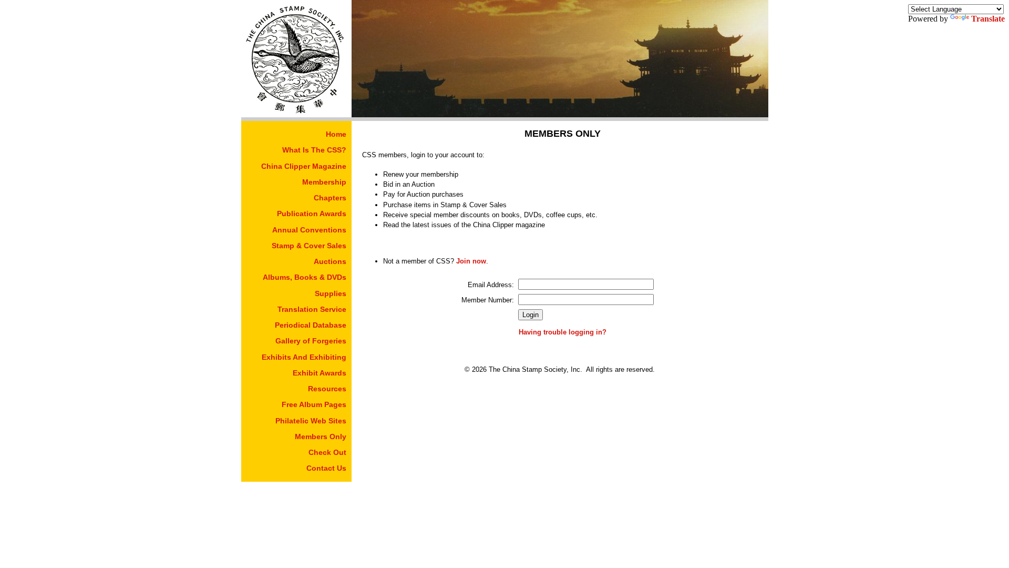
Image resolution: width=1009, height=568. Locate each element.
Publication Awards (311, 213)
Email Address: (491, 285)
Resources (327, 388)
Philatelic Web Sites (310, 421)
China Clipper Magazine (303, 166)
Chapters (330, 198)
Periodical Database (310, 325)
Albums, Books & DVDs (304, 277)
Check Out (327, 452)
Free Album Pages (314, 404)
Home (336, 134)
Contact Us (326, 468)
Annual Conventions (309, 230)
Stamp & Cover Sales (309, 245)
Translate (988, 18)
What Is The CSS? (314, 150)
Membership (324, 182)
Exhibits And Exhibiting (304, 357)
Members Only (320, 436)
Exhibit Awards (319, 373)
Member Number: (487, 300)
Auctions (330, 261)
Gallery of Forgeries (310, 341)
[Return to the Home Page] (296, 114)
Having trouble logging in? (562, 332)
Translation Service (311, 309)
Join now (471, 261)
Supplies (330, 293)
